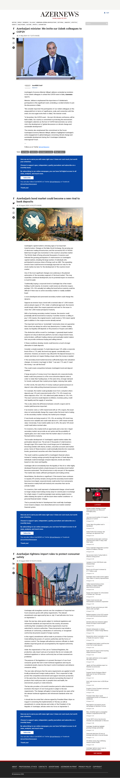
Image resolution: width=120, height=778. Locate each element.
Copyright (97, 767)
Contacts (43, 767)
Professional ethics (28, 767)
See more (98, 753)
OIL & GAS (32, 22)
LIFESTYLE (74, 22)
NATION (14, 22)
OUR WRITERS (42, 24)
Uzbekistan (33, 152)
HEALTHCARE (21, 24)
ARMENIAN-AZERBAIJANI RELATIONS (46, 22)
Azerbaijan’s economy (45, 152)
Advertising (54, 767)
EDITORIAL (60, 22)
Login (107, 12)
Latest (98, 505)
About (14, 767)
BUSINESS (25, 22)
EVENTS (14, 24)
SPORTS (35, 24)
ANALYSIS (67, 22)
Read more (34, 87)
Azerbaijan (25, 152)
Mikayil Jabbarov (59, 152)
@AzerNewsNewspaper (28, 184)
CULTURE (28, 24)
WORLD (19, 22)
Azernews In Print (69, 767)
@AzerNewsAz (44, 147)
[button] (13, 28)
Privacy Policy (85, 767)
